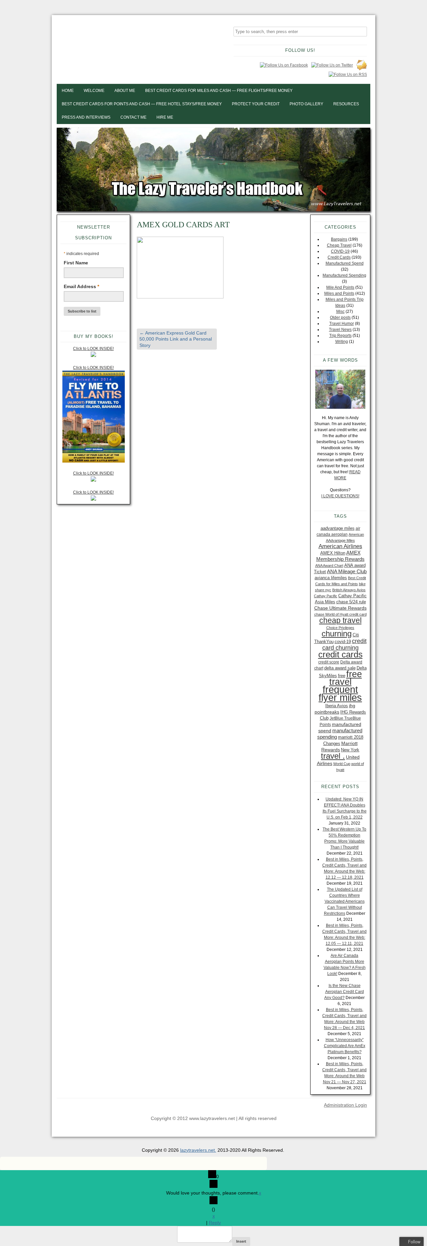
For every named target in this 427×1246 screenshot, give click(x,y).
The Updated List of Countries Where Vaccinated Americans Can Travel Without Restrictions (344, 901)
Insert (241, 1241)
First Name (76, 262)
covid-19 (343, 641)
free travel (345, 678)
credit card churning (344, 644)
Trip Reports (340, 335)
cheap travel (340, 620)
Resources (346, 104)
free (341, 675)
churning (337, 633)
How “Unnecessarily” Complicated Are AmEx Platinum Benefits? (344, 1045)
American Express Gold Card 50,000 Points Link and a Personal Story (175, 339)
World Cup (341, 764)
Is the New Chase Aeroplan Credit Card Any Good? (344, 991)
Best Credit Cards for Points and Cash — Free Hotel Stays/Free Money (142, 104)
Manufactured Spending (344, 275)
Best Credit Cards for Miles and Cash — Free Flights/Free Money (219, 90)
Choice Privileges (340, 628)
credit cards (340, 654)
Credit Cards (339, 257)
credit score (328, 662)
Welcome (94, 90)
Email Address (81, 286)
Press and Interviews (86, 117)
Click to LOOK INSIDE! (93, 348)
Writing (341, 341)
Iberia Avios (336, 705)
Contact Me (133, 117)
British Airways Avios (349, 590)
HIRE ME (164, 117)
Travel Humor (341, 323)
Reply (215, 1222)
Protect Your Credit (256, 104)
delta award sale (340, 667)
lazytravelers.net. (198, 1150)
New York (350, 749)
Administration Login (345, 1105)
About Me (124, 90)
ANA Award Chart (329, 566)
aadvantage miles (338, 528)
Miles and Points (339, 293)
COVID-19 (340, 251)
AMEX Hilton (332, 552)
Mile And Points (340, 287)
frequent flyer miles (340, 693)
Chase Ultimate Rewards (340, 608)
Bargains (339, 239)
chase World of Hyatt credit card (340, 614)
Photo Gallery (306, 104)
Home (68, 90)
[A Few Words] (340, 389)
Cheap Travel (339, 245)
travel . (333, 755)
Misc (340, 311)
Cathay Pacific (325, 596)
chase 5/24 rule (351, 601)
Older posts (340, 317)
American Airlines (340, 546)
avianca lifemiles (331, 577)
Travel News (340, 329)
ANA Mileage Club (347, 571)
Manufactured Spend (345, 263)
